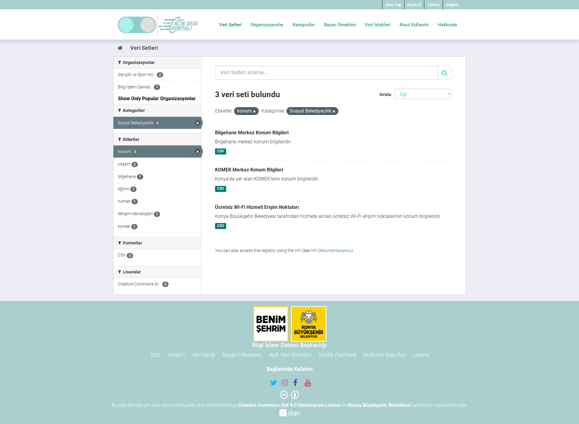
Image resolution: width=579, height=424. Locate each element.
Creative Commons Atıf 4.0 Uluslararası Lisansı (289, 405)
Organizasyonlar (267, 24)
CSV (220, 151)
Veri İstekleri (378, 24)
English (452, 4)
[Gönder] (445, 73)
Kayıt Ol (414, 4)
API (298, 250)
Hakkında (447, 24)
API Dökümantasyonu (331, 250)
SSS (155, 355)
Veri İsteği (203, 355)
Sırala (385, 94)
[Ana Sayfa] (120, 48)
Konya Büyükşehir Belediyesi (379, 405)
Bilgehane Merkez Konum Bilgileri (252, 132)
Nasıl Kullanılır (414, 24)
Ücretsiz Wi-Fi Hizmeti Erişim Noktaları (257, 207)
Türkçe (433, 4)
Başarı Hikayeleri (242, 355)
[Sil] (254, 111)
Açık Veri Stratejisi (290, 355)
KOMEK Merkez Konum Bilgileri (249, 170)
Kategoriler (304, 24)
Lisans (421, 355)
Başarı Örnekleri (340, 24)
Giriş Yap (393, 4)
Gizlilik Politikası (337, 355)
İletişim (176, 355)
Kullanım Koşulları (385, 355)
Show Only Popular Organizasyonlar (157, 98)
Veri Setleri (230, 24)
